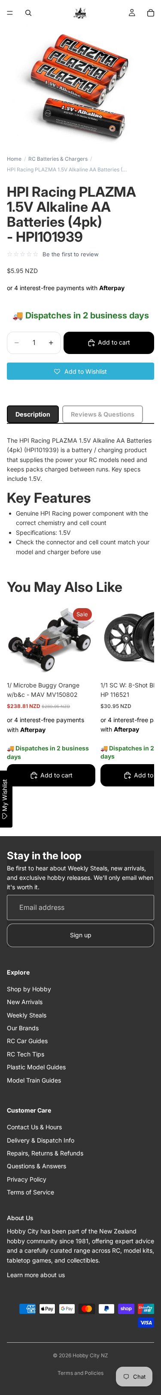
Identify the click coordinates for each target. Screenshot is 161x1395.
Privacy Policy (26, 1179)
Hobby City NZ (90, 1355)
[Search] (28, 12)
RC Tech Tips (25, 1054)
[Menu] (10, 13)
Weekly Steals (26, 1015)
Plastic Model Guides (36, 1067)
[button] (80, 371)
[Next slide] (137, 714)
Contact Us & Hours (34, 1127)
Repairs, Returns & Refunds (45, 1153)
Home (14, 159)
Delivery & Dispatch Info (40, 1140)
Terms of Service (30, 1192)
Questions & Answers (36, 1166)
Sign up (80, 935)
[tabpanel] (80, 496)
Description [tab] (32, 414)
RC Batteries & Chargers (58, 159)
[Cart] (150, 12)
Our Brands (23, 1028)
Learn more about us (36, 1274)
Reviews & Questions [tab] (102, 414)
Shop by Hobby (29, 989)
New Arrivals (25, 1002)
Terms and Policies (80, 1373)
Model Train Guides (34, 1080)
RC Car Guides (27, 1041)
